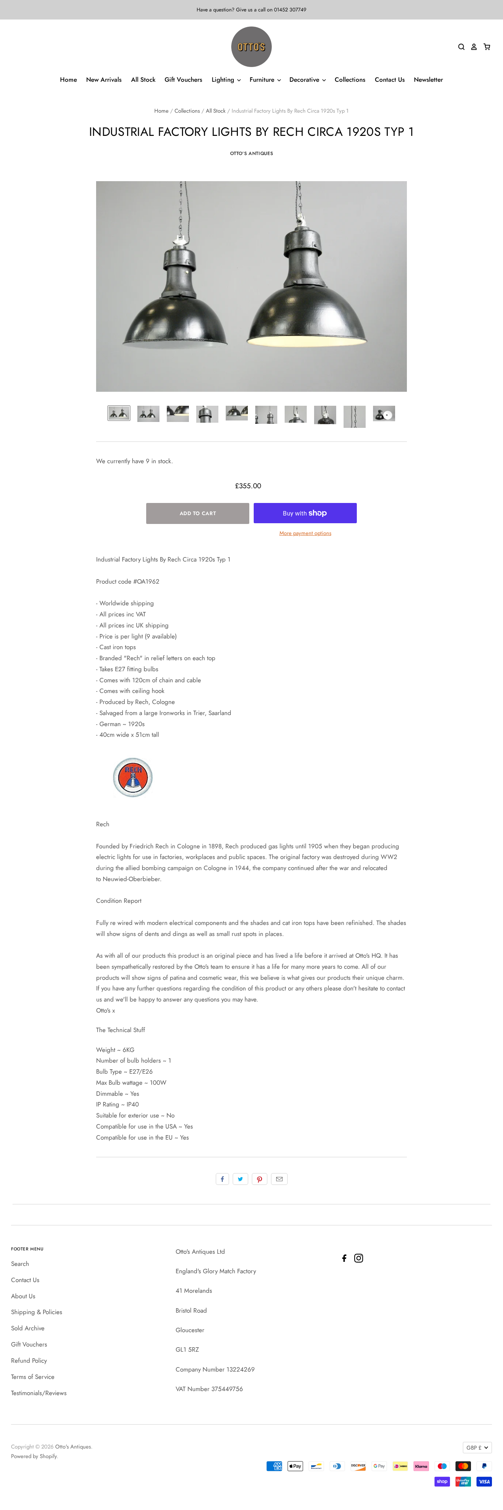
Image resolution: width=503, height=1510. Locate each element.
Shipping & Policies (36, 1311)
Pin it (259, 1179)
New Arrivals (104, 79)
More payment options (305, 533)
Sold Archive (28, 1328)
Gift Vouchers (183, 79)
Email (279, 1179)
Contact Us (390, 79)
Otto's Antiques (251, 153)
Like (222, 1179)
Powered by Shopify (34, 1456)
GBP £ (474, 1448)
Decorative (305, 79)
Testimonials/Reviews (39, 1392)
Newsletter (428, 79)
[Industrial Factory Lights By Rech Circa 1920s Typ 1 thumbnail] (119, 413)
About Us (23, 1296)
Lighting (224, 79)
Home (68, 79)
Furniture (263, 79)
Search (20, 1263)
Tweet (240, 1179)
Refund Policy (29, 1360)
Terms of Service (32, 1376)
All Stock (143, 79)
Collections (350, 79)
